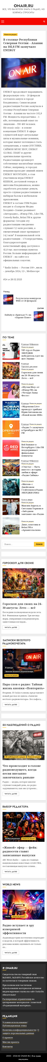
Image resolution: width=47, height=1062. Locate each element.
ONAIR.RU (23, 6)
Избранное (33, 344)
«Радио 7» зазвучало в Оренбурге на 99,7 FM (32, 430)
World (7, 916)
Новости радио (10, 34)
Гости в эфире (26, 500)
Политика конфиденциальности (19, 1030)
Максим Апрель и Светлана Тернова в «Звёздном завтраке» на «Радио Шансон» (32, 511)
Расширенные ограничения (17, 999)
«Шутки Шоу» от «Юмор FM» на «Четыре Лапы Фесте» (30, 391)
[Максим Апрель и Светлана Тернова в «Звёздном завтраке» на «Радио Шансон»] (11, 506)
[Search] (44, 21)
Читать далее (11, 627)
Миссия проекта (11, 1042)
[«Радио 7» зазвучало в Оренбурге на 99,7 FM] (11, 428)
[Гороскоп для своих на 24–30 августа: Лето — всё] (11, 370)
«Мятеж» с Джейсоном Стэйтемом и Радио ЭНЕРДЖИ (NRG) (32, 488)
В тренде (25, 344)
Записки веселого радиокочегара (19, 671)
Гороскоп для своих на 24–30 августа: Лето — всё (32, 375)
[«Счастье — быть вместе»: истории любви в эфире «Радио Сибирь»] (11, 467)
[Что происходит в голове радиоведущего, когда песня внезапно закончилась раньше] (23, 745)
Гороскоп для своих (29, 367)
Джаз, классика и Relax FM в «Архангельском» (31, 527)
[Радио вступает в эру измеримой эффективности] (23, 905)
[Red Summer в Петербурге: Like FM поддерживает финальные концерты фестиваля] (11, 448)
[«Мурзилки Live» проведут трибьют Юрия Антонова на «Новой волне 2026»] (11, 409)
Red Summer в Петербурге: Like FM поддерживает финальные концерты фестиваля (32, 451)
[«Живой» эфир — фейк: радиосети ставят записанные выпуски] (23, 827)
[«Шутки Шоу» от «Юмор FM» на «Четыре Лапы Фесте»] (11, 389)
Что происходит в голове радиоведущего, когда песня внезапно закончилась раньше (22, 771)
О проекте (8, 1037)
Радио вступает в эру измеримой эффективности (18, 929)
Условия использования (15, 1022)
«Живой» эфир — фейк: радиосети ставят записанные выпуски (20, 851)
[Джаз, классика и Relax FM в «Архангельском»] (11, 525)
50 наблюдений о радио (15, 757)
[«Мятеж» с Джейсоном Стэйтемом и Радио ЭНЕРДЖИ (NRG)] (11, 487)
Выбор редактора (12, 838)
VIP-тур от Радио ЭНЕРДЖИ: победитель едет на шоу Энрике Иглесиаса (32, 356)
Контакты (8, 1046)
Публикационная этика (15, 1025)
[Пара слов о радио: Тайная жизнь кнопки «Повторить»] (23, 664)
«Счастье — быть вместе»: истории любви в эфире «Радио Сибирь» (31, 471)
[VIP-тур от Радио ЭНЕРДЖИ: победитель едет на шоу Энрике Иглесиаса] (11, 351)
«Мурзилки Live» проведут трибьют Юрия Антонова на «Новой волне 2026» (31, 410)
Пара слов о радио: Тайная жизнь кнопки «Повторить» (23, 686)
